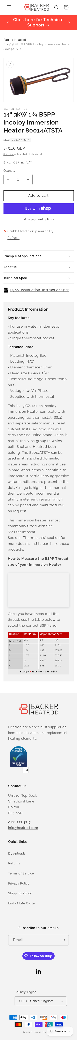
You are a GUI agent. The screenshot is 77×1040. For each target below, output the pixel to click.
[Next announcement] (69, 22)
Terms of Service (21, 873)
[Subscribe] (64, 940)
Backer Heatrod (14, 39)
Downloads (16, 853)
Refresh (13, 238)
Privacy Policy (18, 883)
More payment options (38, 219)
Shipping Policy (20, 893)
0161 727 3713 (19, 822)
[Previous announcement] (8, 22)
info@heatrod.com (23, 828)
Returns (14, 863)
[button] (9, 7)
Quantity (9, 170)
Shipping (8, 154)
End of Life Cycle (21, 903)
